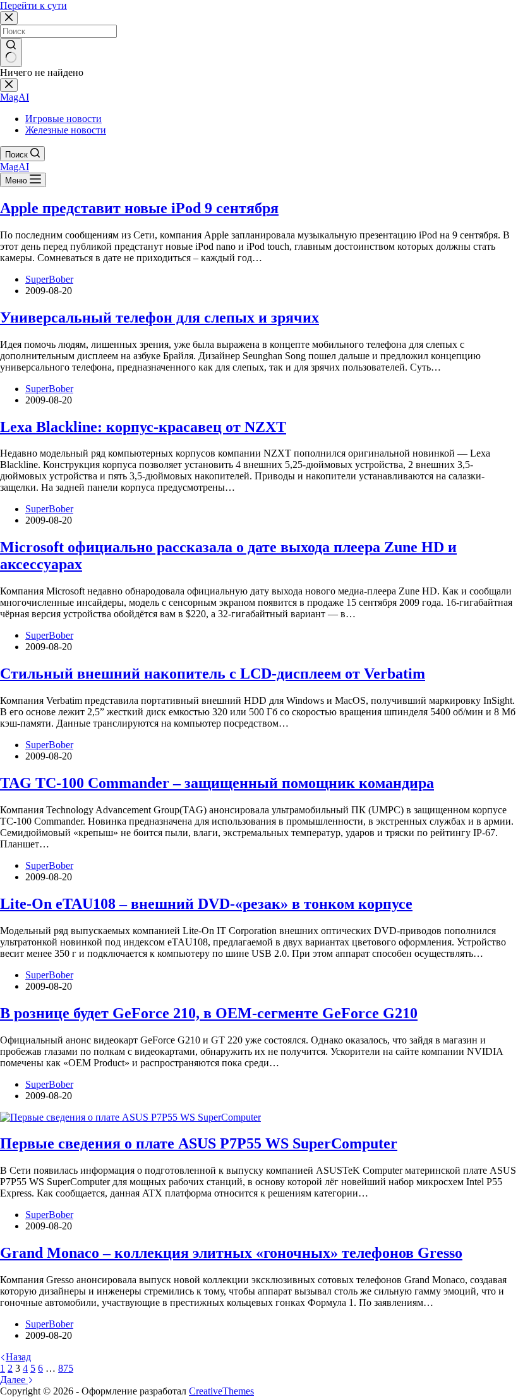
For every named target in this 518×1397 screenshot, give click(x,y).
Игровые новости (63, 118)
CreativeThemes (221, 1391)
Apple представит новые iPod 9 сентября (139, 208)
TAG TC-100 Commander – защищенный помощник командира (217, 783)
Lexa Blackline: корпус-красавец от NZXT (143, 427)
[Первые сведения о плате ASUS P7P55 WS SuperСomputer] (130, 1117)
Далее (14, 1379)
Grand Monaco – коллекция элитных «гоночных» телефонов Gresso (231, 1253)
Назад (18, 1356)
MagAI (14, 97)
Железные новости (65, 130)
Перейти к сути (33, 5)
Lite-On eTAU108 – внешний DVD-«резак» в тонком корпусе (206, 903)
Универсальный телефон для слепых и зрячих (159, 317)
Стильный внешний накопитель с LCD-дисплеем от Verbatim (212, 673)
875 (65, 1368)
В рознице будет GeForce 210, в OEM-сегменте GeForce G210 (209, 1013)
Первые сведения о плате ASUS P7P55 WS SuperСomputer (198, 1143)
